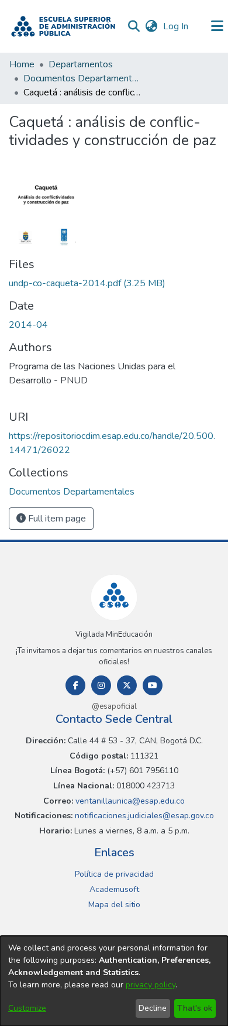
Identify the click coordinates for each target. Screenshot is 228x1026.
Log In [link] (176, 26)
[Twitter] (127, 685)
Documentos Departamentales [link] (81, 78)
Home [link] (21, 64)
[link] (87, 283)
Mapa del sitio (114, 904)
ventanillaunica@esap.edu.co (129, 801)
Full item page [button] (56, 518)
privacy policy (150, 984)
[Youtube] (153, 685)
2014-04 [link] (28, 324)
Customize (27, 1008)
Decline (153, 1008)
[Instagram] (101, 685)
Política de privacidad (114, 874)
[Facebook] (75, 685)
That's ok (194, 1008)
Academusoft (114, 889)
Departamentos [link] (81, 64)
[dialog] (114, 981)
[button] (63, 26)
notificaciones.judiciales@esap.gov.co (143, 815)
